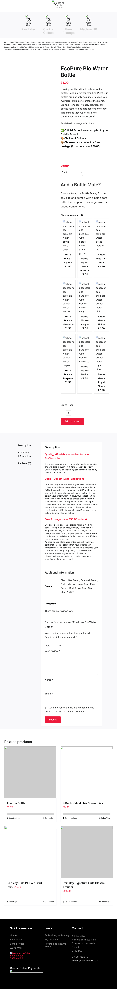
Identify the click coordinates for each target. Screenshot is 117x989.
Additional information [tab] (24, 454)
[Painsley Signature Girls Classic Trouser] (87, 852)
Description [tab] (24, 445)
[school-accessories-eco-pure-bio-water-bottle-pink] (26, 72)
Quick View (49, 818)
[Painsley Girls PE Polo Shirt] (30, 852)
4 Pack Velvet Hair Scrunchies (83, 803)
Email (49, 693)
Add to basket (72, 421)
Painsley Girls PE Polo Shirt (24, 883)
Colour (65, 165)
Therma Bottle (16, 803)
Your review (52, 650)
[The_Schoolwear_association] (22, 953)
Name (49, 679)
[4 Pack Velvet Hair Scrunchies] (87, 772)
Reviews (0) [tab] (24, 463)
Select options (14, 818)
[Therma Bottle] (30, 772)
